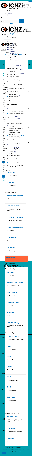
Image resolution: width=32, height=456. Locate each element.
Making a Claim (12, 292)
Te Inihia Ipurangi (11, 349)
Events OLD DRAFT (13, 53)
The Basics (10, 272)
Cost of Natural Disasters (16, 111)
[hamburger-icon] (30, 1)
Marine (9, 366)
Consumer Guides (13, 302)
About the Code (12, 417)
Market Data (13, 94)
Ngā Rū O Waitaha (12, 231)
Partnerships (11, 51)
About (8, 10)
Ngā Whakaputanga (12, 175)
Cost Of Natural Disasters (15, 217)
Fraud (11, 86)
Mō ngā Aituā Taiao (12, 199)
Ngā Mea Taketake (12, 275)
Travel (9, 377)
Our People (10, 34)
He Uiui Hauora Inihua (13, 285)
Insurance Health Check (15, 282)
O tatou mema (11, 241)
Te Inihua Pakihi (11, 400)
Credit (9, 387)
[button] (1, 18)
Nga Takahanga (11, 251)
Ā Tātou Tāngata (11, 37)
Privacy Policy (7, 449)
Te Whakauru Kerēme (13, 296)
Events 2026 (11, 13)
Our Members (11, 49)
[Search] (21, 21)
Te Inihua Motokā (11, 360)
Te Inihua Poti (10, 370)
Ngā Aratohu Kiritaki (12, 306)
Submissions (13, 82)
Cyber (9, 346)
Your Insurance (10, 263)
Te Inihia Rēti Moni (12, 390)
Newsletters (11, 182)
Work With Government (16, 84)
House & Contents (13, 336)
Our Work (10, 23)
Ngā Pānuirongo (11, 185)
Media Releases (13, 96)
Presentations (11, 237)
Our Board (10, 47)
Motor (9, 356)
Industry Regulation (15, 80)
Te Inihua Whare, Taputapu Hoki (15, 339)
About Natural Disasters (15, 195)
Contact (8, 447)
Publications (11, 172)
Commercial (11, 397)
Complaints (11, 428)
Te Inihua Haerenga (12, 380)
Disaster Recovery (13, 206)
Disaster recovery (13, 323)
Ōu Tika (9, 316)
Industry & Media (10, 71)
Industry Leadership (13, 76)
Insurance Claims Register (16, 88)
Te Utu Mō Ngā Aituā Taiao (14, 220)
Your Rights (10, 312)
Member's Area (10, 257)
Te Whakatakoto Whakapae (14, 431)
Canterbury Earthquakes (15, 227)
